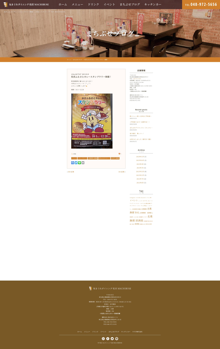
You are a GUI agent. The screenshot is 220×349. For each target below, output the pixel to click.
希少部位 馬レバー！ (137, 133)
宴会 (133, 224)
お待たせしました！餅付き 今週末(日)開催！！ (141, 139)
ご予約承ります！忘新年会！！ (140, 122)
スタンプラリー (82, 158)
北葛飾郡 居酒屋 (92, 158)
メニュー (77, 4)
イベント (109, 4)
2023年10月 (140, 160)
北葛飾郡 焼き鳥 (147, 221)
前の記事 (71, 172)
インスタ (140, 200)
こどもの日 (137, 197)
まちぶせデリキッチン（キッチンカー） (141, 128)
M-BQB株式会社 (138, 332)
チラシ (138, 205)
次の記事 (121, 172)
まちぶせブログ (130, 4)
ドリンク (93, 4)
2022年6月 (140, 183)
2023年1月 (140, 168)
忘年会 (147, 224)
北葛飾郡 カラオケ (143, 217)
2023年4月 (140, 164)
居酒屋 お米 (142, 224)
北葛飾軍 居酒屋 (136, 209)
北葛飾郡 (144, 209)
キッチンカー (152, 4)
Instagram (132, 197)
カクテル (145, 201)
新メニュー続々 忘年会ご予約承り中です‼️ (141, 116)
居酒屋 (137, 224)
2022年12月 (140, 171)
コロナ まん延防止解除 (145, 203)
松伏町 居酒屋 (115, 158)
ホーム (63, 4)
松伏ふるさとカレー (104, 158)
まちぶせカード (144, 197)
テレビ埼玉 (144, 205)
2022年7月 (140, 179)
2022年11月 (140, 175)
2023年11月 (140, 157)
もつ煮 (149, 197)
